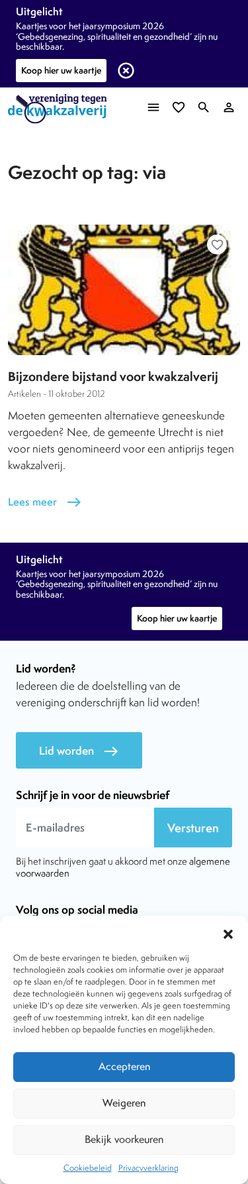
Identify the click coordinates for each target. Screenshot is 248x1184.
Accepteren (124, 1066)
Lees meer (45, 502)
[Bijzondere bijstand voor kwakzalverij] (124, 290)
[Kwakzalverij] (61, 109)
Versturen (193, 828)
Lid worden (79, 751)
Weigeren (124, 1103)
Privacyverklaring (148, 1167)
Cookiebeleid (87, 1167)
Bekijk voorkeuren (124, 1139)
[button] (228, 932)
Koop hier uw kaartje (61, 70)
